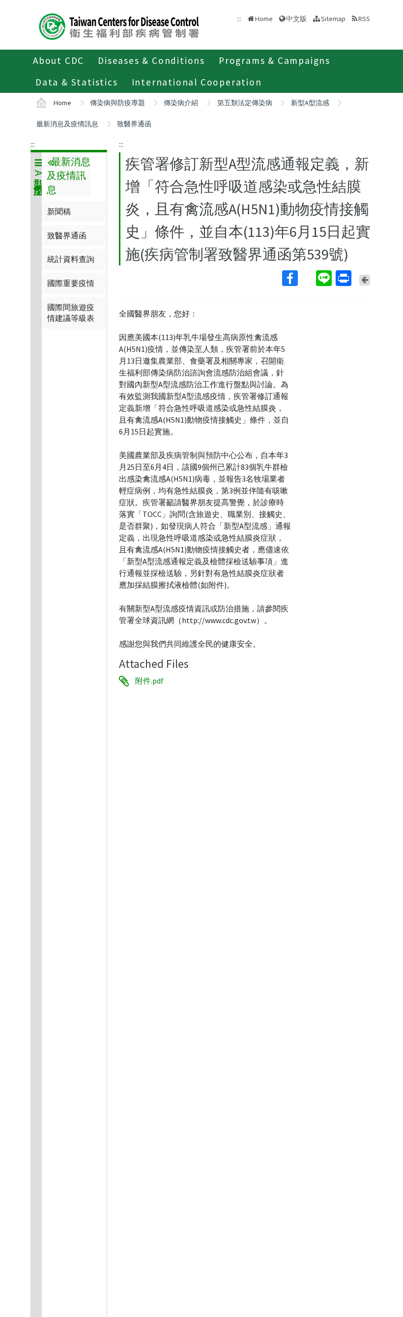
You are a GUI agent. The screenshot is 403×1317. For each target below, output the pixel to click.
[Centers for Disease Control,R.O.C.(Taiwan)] (118, 25)
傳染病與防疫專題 (117, 102)
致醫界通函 (134, 123)
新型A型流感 (310, 102)
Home (264, 18)
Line (325, 278)
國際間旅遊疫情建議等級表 (70, 312)
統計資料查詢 (70, 259)
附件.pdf (149, 681)
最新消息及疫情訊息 (67, 123)
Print (344, 278)
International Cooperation (197, 82)
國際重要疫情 (70, 283)
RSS (364, 18)
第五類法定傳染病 (244, 102)
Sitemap (333, 18)
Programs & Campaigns (274, 60)
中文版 (296, 18)
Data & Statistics (76, 82)
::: (32, 144)
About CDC (58, 60)
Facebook (298, 278)
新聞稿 (59, 211)
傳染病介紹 (181, 102)
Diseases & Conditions (151, 60)
